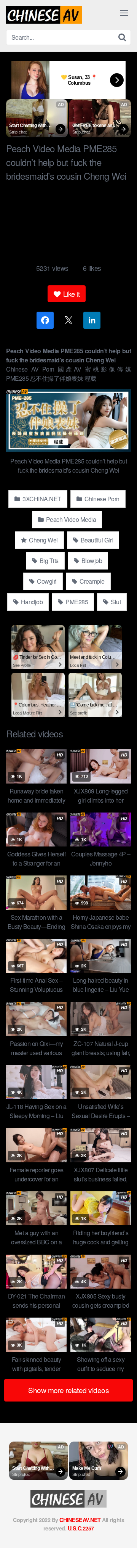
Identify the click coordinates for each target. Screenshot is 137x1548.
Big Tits (48, 560)
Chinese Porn (101, 498)
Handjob (31, 601)
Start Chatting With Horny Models (28, 126)
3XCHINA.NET (41, 498)
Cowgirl (46, 581)
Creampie (91, 581)
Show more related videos (68, 1390)
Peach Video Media (70, 519)
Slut (115, 601)
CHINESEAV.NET (80, 1520)
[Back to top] (124, 1531)
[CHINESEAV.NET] (44, 15)
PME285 (76, 601)
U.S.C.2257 (81, 1528)
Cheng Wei (43, 540)
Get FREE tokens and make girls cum (94, 126)
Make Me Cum (86, 1468)
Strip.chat (18, 132)
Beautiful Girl (96, 540)
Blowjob (91, 560)
